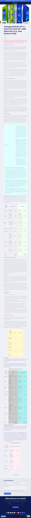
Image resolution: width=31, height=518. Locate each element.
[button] (2, 3)
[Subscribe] (22, 504)
